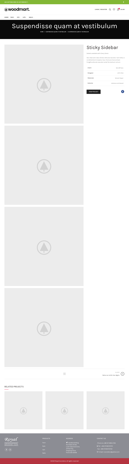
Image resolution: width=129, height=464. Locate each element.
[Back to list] (64, 373)
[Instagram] (10, 449)
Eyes (43, 446)
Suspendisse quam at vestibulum (56, 31)
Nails (44, 453)
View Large (40, 392)
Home (41, 31)
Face (43, 443)
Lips (43, 449)
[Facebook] (123, 2)
